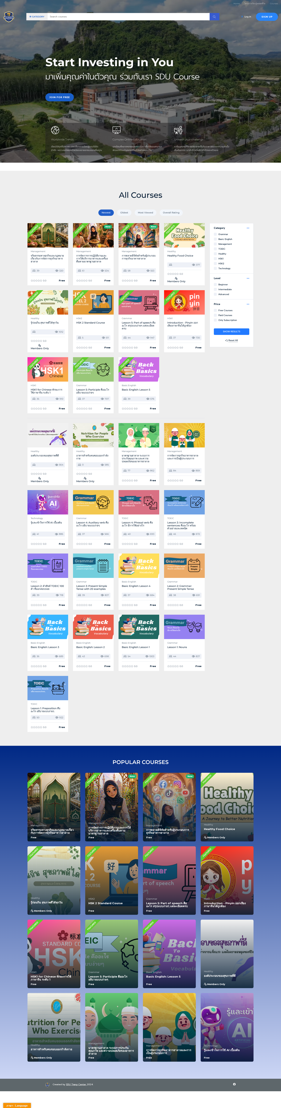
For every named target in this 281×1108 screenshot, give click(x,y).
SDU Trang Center (76, 1084)
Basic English (129, 385)
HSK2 (79, 318)
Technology (37, 518)
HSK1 (170, 318)
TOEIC (125, 518)
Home (237, 3)
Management (38, 251)
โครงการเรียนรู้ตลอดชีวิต (254, 3)
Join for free (59, 97)
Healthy (171, 251)
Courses (274, 3)
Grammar (127, 318)
